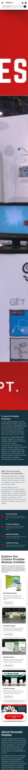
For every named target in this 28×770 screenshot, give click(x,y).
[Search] (25, 6)
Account (23, 3)
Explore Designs (8, 602)
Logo (10, 2)
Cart (26, 3)
